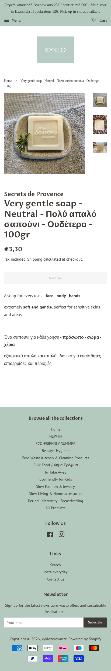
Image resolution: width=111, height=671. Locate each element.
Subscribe (95, 622)
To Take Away (55, 472)
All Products (55, 507)
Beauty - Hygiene (56, 450)
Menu (16, 20)
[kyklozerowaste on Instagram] (61, 535)
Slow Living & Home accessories (55, 493)
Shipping (34, 259)
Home (8, 81)
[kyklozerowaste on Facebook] (50, 535)
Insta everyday (56, 571)
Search (55, 564)
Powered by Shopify (84, 638)
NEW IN (55, 436)
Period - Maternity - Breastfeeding (55, 500)
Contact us (55, 579)
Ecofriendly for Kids (55, 479)
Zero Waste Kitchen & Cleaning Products (55, 457)
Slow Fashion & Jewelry (55, 486)
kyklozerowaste (54, 638)
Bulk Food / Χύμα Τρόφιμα (55, 464)
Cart (102, 20)
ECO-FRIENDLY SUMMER (55, 443)
